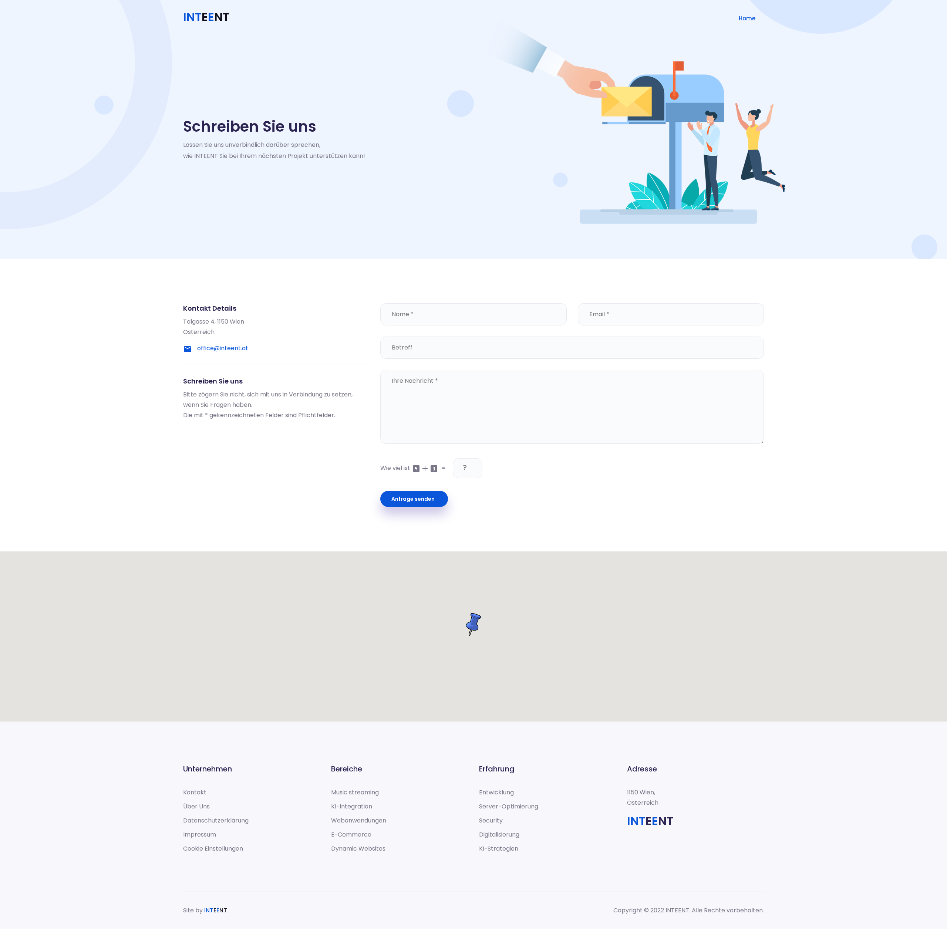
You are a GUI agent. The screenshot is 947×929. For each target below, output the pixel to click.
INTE (215, 910)
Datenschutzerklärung (216, 820)
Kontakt (194, 792)
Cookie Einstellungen (213, 848)
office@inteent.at (222, 348)
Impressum (199, 834)
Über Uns (196, 806)
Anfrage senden (414, 499)
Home (747, 18)
